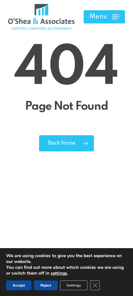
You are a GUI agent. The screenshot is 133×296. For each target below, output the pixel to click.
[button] (104, 17)
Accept (19, 285)
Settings (73, 285)
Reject (45, 285)
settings (59, 273)
